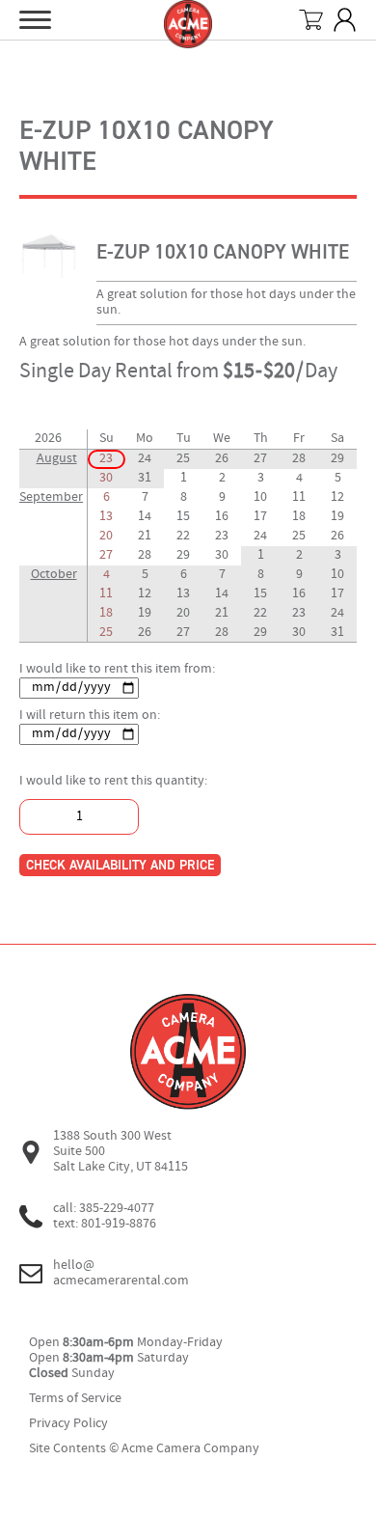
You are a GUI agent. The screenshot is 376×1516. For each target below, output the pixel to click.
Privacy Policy (68, 1424)
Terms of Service (75, 1399)
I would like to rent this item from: (117, 669)
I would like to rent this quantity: (113, 781)
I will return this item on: (89, 715)
